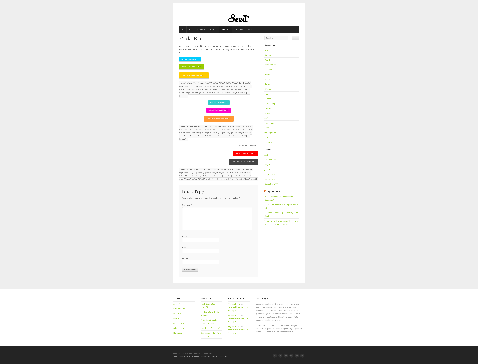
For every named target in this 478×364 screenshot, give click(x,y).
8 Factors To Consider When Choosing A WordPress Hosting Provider (281, 222)
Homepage (269, 79)
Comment (187, 205)
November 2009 (271, 184)
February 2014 (270, 160)
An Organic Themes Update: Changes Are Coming (281, 214)
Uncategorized (270, 132)
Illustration (268, 84)
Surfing (267, 118)
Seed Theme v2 (179, 356)
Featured (268, 69)
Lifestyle (267, 89)
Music (266, 94)
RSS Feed (219, 356)
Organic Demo (234, 304)
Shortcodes (224, 29)
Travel (266, 128)
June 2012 (268, 169)
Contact (249, 29)
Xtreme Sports (270, 142)
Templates (212, 29)
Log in (227, 356)
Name (185, 236)
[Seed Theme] (239, 17)
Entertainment (270, 65)
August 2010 (269, 174)
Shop (241, 29)
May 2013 (268, 164)
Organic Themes (193, 356)
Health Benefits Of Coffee (211, 328)
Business (268, 55)
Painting (267, 99)
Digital (267, 60)
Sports (267, 113)
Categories (199, 29)
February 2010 (270, 179)
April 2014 (268, 155)
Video (266, 137)
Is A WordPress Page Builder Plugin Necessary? (278, 198)
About (190, 29)
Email (185, 247)
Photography (269, 103)
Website (185, 258)
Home (183, 29)
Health (267, 74)
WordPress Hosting (208, 356)
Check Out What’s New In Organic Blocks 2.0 (281, 206)
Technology (269, 123)
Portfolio (268, 108)
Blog (235, 29)
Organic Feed (273, 191)
